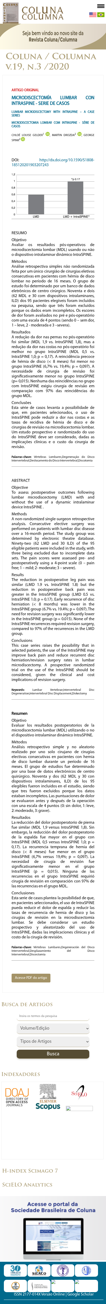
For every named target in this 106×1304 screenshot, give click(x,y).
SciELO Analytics (27, 1185)
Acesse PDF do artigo (31, 978)
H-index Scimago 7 (30, 1171)
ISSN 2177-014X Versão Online (39, 1294)
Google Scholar (80, 1294)
